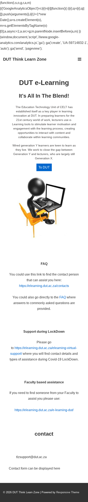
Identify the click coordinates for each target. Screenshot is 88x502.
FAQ (62, 297)
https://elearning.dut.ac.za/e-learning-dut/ (44, 410)
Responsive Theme (67, 492)
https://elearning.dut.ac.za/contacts (44, 286)
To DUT (44, 167)
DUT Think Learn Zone (24, 59)
